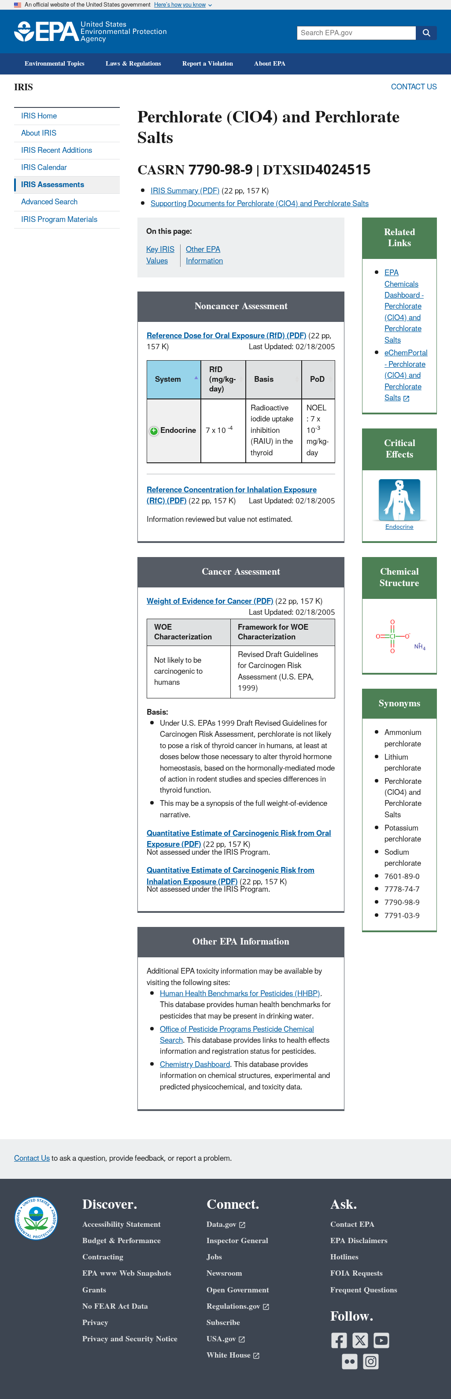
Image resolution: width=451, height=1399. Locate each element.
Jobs (214, 1257)
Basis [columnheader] (264, 380)
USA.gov (221, 1339)
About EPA (270, 63)
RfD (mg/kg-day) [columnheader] (222, 379)
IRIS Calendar (44, 168)
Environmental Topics (55, 63)
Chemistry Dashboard (195, 1065)
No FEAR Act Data (115, 1306)
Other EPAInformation (204, 255)
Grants (94, 1290)
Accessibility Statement (121, 1224)
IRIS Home (39, 116)
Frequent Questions (363, 1290)
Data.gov (222, 1224)
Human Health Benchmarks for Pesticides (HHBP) (240, 994)
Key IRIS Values (160, 255)
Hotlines (344, 1257)
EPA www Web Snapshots (126, 1273)
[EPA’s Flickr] (350, 1361)
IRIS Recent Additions (56, 151)
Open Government (238, 1290)
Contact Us (414, 87)
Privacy (95, 1322)
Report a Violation (207, 63)
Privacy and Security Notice (129, 1339)
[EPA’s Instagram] (371, 1361)
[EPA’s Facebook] (339, 1340)
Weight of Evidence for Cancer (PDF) (210, 601)
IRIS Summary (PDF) (185, 191)
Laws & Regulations (133, 63)
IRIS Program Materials (59, 220)
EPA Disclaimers (359, 1240)
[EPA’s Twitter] (360, 1340)
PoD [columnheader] (317, 380)
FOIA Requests (356, 1273)
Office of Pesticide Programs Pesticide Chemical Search (237, 1035)
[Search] (426, 33)
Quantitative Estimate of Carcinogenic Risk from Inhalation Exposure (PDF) (230, 876)
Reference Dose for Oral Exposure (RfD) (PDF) (227, 336)
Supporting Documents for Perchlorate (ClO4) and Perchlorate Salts (260, 204)
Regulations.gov (233, 1306)
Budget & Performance (121, 1240)
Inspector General (237, 1240)
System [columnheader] (168, 380)
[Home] (90, 31)
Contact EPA (352, 1224)
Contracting (102, 1257)
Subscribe (223, 1322)
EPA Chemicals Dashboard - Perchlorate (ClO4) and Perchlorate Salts (404, 306)
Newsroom (224, 1273)
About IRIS (38, 133)
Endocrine (178, 431)
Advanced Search (49, 202)
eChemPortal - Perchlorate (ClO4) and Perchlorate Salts (406, 375)
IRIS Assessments (52, 185)
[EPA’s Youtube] (381, 1340)
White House (229, 1355)
